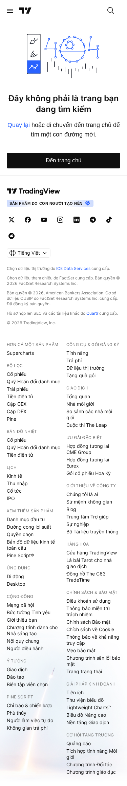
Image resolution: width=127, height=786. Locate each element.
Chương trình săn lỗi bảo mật (93, 661)
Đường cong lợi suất (29, 527)
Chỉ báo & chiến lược (29, 705)
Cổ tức (14, 491)
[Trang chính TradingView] (25, 11)
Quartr (92, 313)
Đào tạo (15, 677)
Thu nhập (17, 483)
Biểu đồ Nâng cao (86, 715)
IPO (11, 498)
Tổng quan (78, 396)
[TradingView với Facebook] (28, 219)
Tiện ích (75, 692)
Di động (15, 576)
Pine (11, 419)
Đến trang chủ (63, 160)
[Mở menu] (10, 11)
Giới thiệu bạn (22, 620)
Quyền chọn (20, 534)
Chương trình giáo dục (91, 772)
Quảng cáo (78, 743)
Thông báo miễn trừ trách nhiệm (88, 611)
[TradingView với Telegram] (93, 219)
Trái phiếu (17, 389)
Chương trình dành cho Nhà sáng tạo (32, 630)
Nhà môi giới (80, 404)
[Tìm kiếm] (111, 11)
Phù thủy (16, 713)
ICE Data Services (73, 268)
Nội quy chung (23, 641)
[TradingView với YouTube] (44, 219)
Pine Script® (20, 555)
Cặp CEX (16, 404)
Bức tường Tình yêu (28, 612)
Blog (71, 509)
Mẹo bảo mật (81, 650)
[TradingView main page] (33, 191)
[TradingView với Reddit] (11, 236)
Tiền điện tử (20, 396)
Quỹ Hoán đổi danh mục (33, 381)
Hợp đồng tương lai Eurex (87, 463)
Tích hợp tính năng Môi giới (91, 754)
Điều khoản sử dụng (88, 601)
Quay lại (18, 125)
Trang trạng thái (84, 671)
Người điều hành (25, 648)
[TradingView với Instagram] (60, 219)
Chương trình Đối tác (89, 764)
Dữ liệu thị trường (85, 368)
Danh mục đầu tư (26, 519)
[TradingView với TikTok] (109, 219)
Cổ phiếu (16, 374)
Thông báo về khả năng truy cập (92, 640)
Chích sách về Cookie (90, 629)
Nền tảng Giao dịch (87, 722)
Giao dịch (17, 669)
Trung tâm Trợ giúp (87, 516)
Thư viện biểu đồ (85, 700)
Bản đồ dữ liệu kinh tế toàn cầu (31, 545)
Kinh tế (14, 476)
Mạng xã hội (20, 605)
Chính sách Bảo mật (88, 622)
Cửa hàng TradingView (91, 552)
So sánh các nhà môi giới (89, 414)
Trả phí (74, 360)
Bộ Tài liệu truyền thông (92, 531)
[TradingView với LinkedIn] (76, 219)
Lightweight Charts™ (88, 707)
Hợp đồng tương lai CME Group (87, 449)
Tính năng (77, 353)
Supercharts (20, 353)
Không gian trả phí (27, 728)
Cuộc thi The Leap (86, 425)
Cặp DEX (16, 411)
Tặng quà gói (81, 375)
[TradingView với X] (11, 219)
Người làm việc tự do (30, 720)
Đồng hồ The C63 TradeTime (86, 577)
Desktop (16, 584)
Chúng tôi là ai (82, 494)
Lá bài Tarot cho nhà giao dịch (89, 563)
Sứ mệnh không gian (89, 502)
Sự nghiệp (77, 524)
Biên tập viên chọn (27, 684)
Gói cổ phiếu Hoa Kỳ (88, 473)
